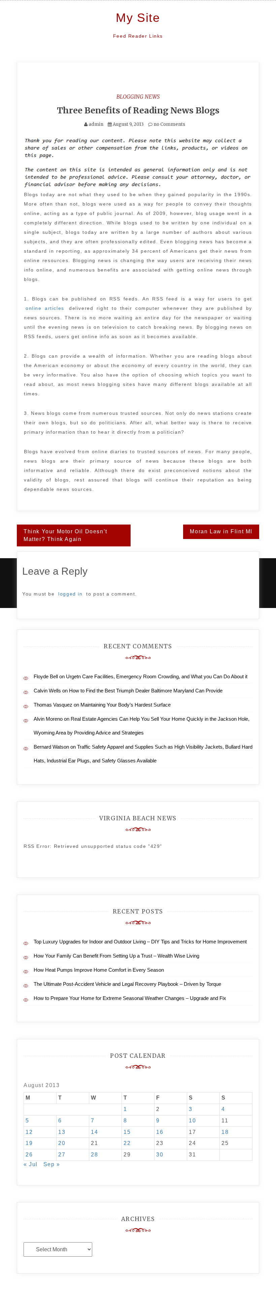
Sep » (51, 1164)
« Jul (31, 1164)
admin (96, 124)
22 (127, 1143)
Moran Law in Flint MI (221, 531)
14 (94, 1132)
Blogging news (138, 96)
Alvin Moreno (48, 719)
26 (29, 1154)
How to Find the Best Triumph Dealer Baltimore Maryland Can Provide (145, 690)
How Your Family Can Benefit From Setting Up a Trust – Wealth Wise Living (116, 956)
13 (61, 1132)
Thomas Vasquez (53, 705)
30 (159, 1154)
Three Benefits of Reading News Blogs (138, 110)
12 (29, 1132)
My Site (138, 18)
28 (94, 1154)
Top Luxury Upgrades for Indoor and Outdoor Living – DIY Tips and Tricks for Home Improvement (140, 941)
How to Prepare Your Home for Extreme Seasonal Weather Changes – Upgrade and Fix (130, 998)
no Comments (168, 124)
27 (61, 1154)
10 (192, 1120)
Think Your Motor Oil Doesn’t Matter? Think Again (65, 535)
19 (29, 1143)
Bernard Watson (51, 747)
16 (159, 1132)
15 (127, 1132)
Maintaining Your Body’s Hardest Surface (125, 705)
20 (61, 1143)
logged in (70, 594)
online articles (45, 308)
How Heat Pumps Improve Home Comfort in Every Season (99, 970)
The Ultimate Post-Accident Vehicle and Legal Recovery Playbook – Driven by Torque (127, 984)
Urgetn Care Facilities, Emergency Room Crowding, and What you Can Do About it (156, 676)
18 (225, 1132)
